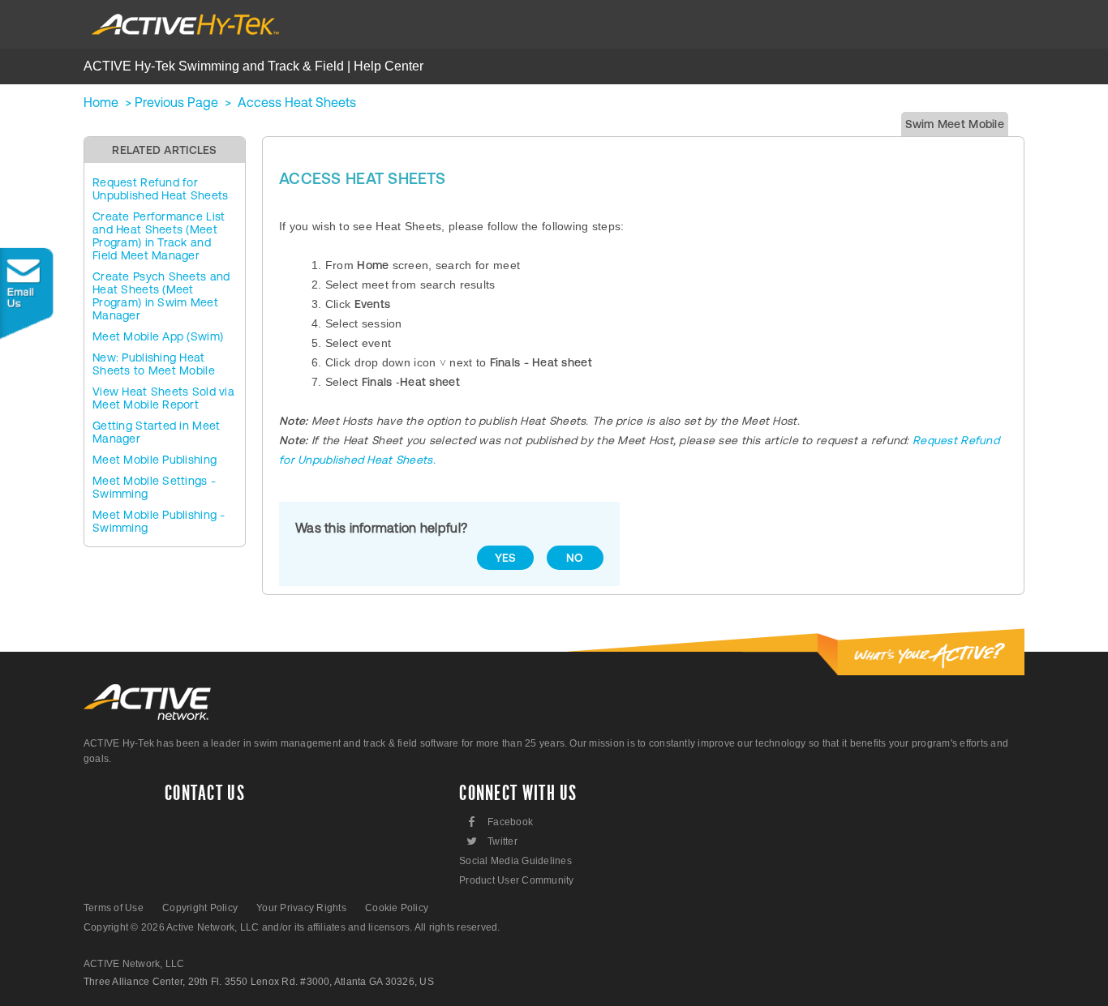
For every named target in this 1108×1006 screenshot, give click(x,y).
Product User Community (516, 880)
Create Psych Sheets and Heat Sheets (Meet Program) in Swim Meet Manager (161, 296)
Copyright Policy (200, 908)
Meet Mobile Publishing (154, 459)
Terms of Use (114, 908)
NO (575, 557)
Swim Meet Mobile (954, 124)
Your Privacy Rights (301, 908)
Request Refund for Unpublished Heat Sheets (160, 189)
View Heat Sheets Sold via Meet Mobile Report (163, 398)
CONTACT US (205, 793)
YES (506, 557)
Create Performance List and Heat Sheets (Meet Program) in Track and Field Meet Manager (158, 236)
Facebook (501, 822)
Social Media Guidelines (515, 861)
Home (101, 102)
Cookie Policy (396, 908)
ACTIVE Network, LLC (134, 964)
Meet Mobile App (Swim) (157, 336)
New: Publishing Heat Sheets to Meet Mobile (153, 364)
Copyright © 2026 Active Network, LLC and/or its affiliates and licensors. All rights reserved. (292, 927)
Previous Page (176, 102)
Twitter (491, 841)
